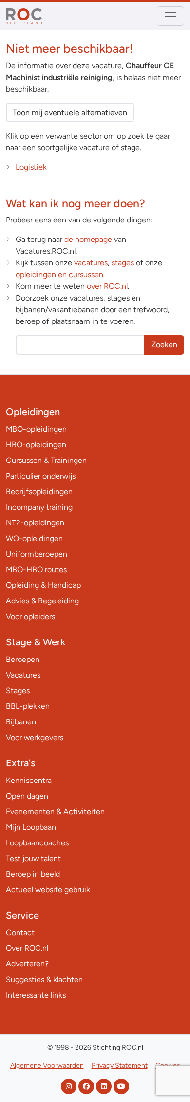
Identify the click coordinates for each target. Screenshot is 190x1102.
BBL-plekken (28, 706)
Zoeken (164, 344)
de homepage (88, 239)
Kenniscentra (29, 780)
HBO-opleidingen (36, 444)
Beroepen (22, 659)
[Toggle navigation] (170, 16)
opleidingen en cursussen (59, 274)
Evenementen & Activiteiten (55, 811)
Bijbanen (21, 721)
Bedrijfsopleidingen (39, 491)
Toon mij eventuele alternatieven (70, 112)
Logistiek (31, 167)
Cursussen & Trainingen (46, 460)
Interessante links (36, 995)
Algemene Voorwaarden (47, 1066)
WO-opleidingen (34, 538)
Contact (20, 932)
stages (123, 262)
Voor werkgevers (34, 737)
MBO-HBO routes (36, 569)
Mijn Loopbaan (31, 827)
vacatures (91, 262)
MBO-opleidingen (36, 429)
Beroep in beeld (33, 874)
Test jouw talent (33, 858)
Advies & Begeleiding (42, 600)
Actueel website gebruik (48, 889)
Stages (18, 690)
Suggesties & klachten (44, 979)
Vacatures (23, 675)
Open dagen (27, 796)
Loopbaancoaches (37, 842)
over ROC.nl (107, 286)
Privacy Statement (120, 1066)
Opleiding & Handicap (43, 585)
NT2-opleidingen (35, 522)
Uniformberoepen (36, 554)
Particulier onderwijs (41, 476)
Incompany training (39, 507)
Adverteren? (27, 963)
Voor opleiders (30, 616)
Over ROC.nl (27, 948)
